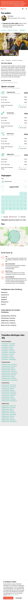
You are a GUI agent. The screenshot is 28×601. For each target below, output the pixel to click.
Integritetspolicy (14, 594)
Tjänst (2, 178)
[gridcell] (21, 193)
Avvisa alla (19, 598)
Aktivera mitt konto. (19, 5)
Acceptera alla (8, 598)
